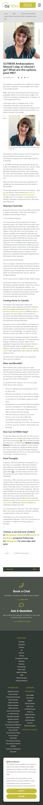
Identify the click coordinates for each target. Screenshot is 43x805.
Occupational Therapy (21, 658)
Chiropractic (21, 644)
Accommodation (30, 720)
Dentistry (21, 647)
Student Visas (30, 717)
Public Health (21, 669)
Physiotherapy (21, 667)
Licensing (30, 687)
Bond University (13, 694)
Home (6, 13)
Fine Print (30, 723)
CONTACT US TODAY (24, 621)
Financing (30, 712)
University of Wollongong (13, 749)
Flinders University (13, 705)
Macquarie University (25, 195)
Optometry (21, 661)
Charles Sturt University (13, 697)
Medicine (21, 653)
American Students (29, 726)
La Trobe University (13, 713)
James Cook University (13, 711)
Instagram (11, 541)
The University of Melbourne (13, 725)
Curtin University (13, 700)
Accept (22, 791)
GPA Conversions (30, 703)
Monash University (13, 719)
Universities (13, 687)
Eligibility (29, 701)
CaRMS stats (25, 348)
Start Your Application (27, 5)
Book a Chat (29, 706)
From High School (30, 729)
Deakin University (13, 702)
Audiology (21, 642)
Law (21, 650)
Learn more (24, 599)
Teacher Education (21, 678)
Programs (21, 638)
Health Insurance (30, 714)
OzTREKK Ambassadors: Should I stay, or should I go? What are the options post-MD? (20, 16)
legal (34, 772)
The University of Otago (13, 733)
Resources (30, 691)
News (14, 13)
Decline (21, 796)
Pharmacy (21, 664)
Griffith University (13, 708)
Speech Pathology (21, 672)
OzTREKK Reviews (30, 709)
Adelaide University (13, 691)
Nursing (21, 655)
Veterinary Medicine (21, 680)
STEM (21, 675)
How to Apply (30, 695)
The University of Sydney (13, 741)
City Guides (13, 751)
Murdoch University (13, 722)
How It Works (30, 698)
